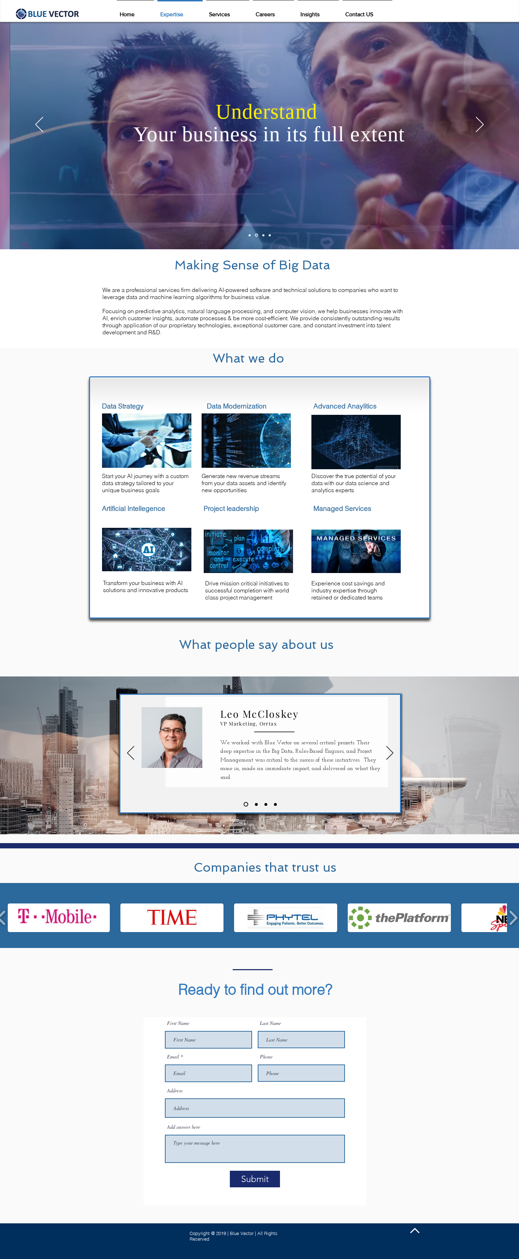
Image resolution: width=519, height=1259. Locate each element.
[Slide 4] (270, 235)
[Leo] (245, 804)
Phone (266, 1056)
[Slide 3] (256, 235)
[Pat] (255, 804)
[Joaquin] (275, 804)
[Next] (480, 125)
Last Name (270, 1023)
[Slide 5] (263, 235)
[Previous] (39, 125)
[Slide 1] (250, 235)
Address (175, 1090)
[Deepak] (265, 804)
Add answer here (183, 1126)
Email (173, 1056)
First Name (178, 1023)
